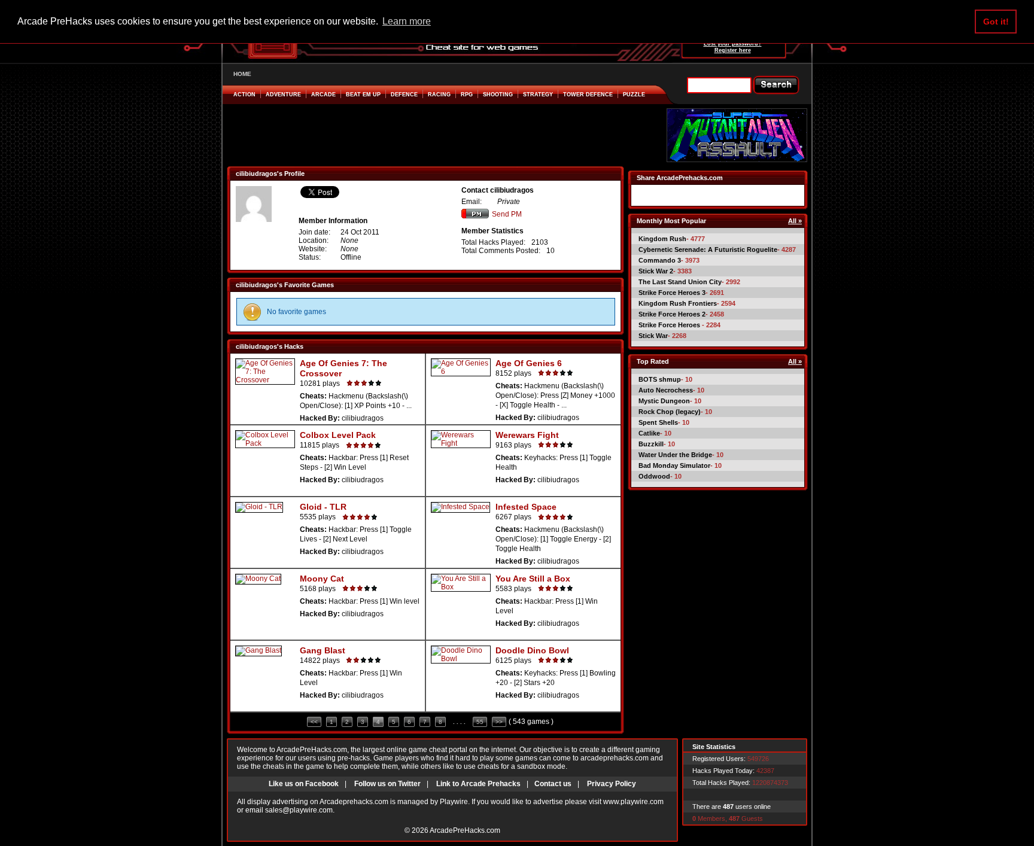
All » (795, 220)
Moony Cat (322, 578)
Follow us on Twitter (387, 784)
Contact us (552, 784)
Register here (732, 50)
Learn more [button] (406, 21)
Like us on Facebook (304, 784)
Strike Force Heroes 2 (671, 314)
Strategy (538, 95)
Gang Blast (322, 650)
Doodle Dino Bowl (532, 650)
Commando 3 (659, 260)
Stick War (653, 335)
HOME (242, 74)
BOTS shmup (659, 379)
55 (479, 722)
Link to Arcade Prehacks (478, 784)
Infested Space (525, 507)
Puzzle (634, 95)
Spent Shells (658, 422)
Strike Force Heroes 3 (671, 292)
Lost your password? (733, 44)
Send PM (507, 214)
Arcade (323, 95)
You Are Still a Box (532, 578)
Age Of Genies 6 (528, 363)
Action (244, 95)
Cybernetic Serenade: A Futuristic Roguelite (707, 249)
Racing (439, 95)
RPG (467, 95)
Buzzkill (651, 444)
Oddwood (654, 476)
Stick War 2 (655, 271)
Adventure (283, 95)
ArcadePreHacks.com (465, 830)
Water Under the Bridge (675, 454)
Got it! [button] (996, 21)
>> (499, 722)
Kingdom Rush (662, 238)
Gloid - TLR (323, 507)
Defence (404, 95)
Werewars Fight (527, 435)
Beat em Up (363, 95)
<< (314, 722)
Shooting (498, 95)
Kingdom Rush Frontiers (677, 303)
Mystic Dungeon (664, 400)
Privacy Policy (611, 784)
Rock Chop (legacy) (669, 411)
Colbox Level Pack (338, 435)
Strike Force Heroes (670, 324)
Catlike (649, 433)
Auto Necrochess (665, 390)
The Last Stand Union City (680, 281)
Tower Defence (588, 95)
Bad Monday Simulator (674, 465)
